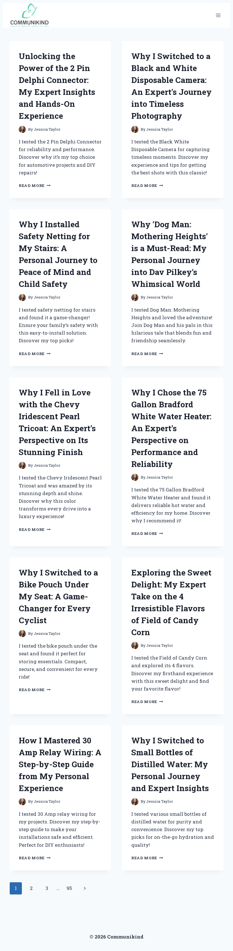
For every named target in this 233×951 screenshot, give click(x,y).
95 (69, 888)
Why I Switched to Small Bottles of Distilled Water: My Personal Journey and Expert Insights (170, 764)
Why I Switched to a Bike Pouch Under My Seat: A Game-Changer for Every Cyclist (58, 596)
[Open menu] (218, 15)
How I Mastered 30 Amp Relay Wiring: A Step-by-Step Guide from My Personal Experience (60, 764)
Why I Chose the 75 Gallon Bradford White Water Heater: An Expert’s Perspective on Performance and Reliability (171, 428)
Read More (35, 185)
